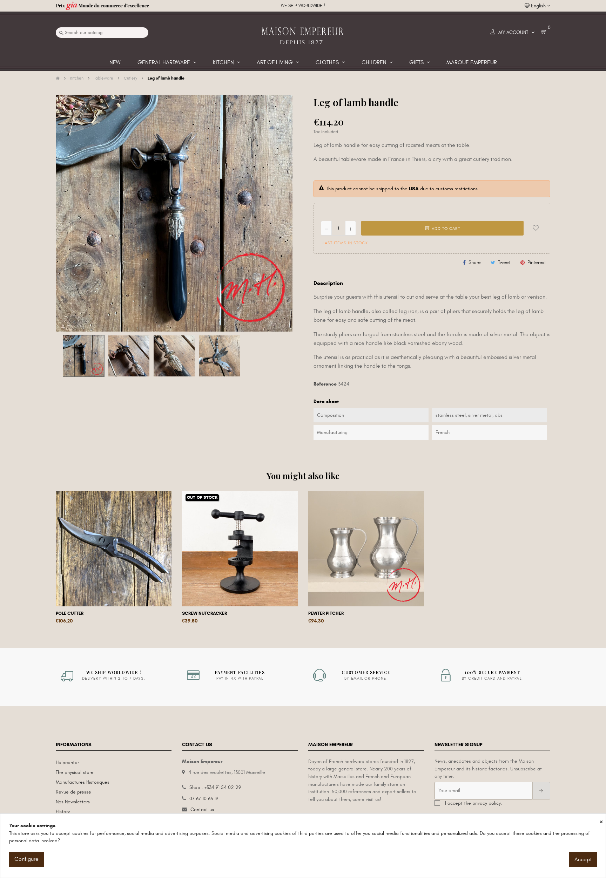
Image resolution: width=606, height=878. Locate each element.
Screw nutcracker (204, 613)
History (63, 812)
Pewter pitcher (326, 613)
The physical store (75, 772)
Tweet (504, 262)
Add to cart (445, 228)
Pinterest (536, 262)
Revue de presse (73, 792)
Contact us (202, 809)
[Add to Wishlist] (536, 228)
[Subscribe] (541, 790)
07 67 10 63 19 (203, 799)
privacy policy (486, 803)
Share (475, 262)
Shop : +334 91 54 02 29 (215, 787)
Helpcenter (67, 762)
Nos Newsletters (73, 802)
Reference (325, 384)
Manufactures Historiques (82, 782)
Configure (26, 859)
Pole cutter (69, 613)
